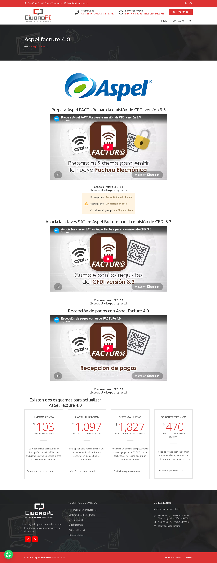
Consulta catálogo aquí (101, 210)
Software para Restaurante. (82, 514)
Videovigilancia (76, 524)
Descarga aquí (97, 197)
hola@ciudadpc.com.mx (169, 525)
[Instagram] (191, 3)
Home (27, 46)
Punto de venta (76, 534)
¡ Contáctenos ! (181, 12)
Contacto (178, 21)
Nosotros (177, 557)
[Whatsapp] (186, 3)
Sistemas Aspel (76, 519)
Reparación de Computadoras (83, 509)
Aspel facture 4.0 (77, 529)
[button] (8, 554)
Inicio (164, 21)
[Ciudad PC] (38, 16)
